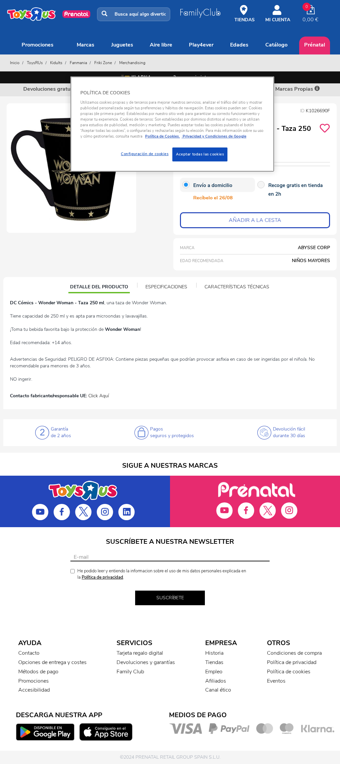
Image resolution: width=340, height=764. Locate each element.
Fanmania (78, 62)
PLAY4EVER (201, 44)
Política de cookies (288, 671)
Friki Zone (103, 62)
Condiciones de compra (294, 653)
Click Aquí (98, 396)
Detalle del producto (99, 287)
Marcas (85, 44)
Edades (239, 44)
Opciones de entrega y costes (52, 662)
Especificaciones (166, 287)
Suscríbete (170, 598)
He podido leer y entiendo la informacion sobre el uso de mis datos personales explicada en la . (161, 574)
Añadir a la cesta (255, 220)
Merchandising (132, 62)
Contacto (29, 653)
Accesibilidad (34, 690)
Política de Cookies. (162, 136)
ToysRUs (35, 62)
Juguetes (122, 44)
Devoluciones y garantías (146, 662)
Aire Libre (161, 44)
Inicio (15, 62)
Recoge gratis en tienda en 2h (295, 189)
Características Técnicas (237, 287)
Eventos (276, 681)
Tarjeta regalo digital (140, 653)
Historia (214, 653)
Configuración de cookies (145, 153)
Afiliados (215, 681)
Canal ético (218, 690)
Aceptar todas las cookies (200, 154)
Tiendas (214, 662)
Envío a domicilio (212, 185)
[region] (172, 124)
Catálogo (276, 44)
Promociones (37, 44)
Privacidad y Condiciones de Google (214, 136)
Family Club (130, 671)
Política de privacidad (102, 577)
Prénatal (314, 44)
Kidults (56, 62)
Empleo (213, 671)
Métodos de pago (38, 671)
